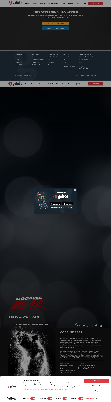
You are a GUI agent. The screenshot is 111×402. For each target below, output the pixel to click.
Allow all (96, 380)
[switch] (49, 398)
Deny (96, 391)
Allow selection (96, 386)
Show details (90, 398)
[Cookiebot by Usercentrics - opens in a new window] (11, 398)
